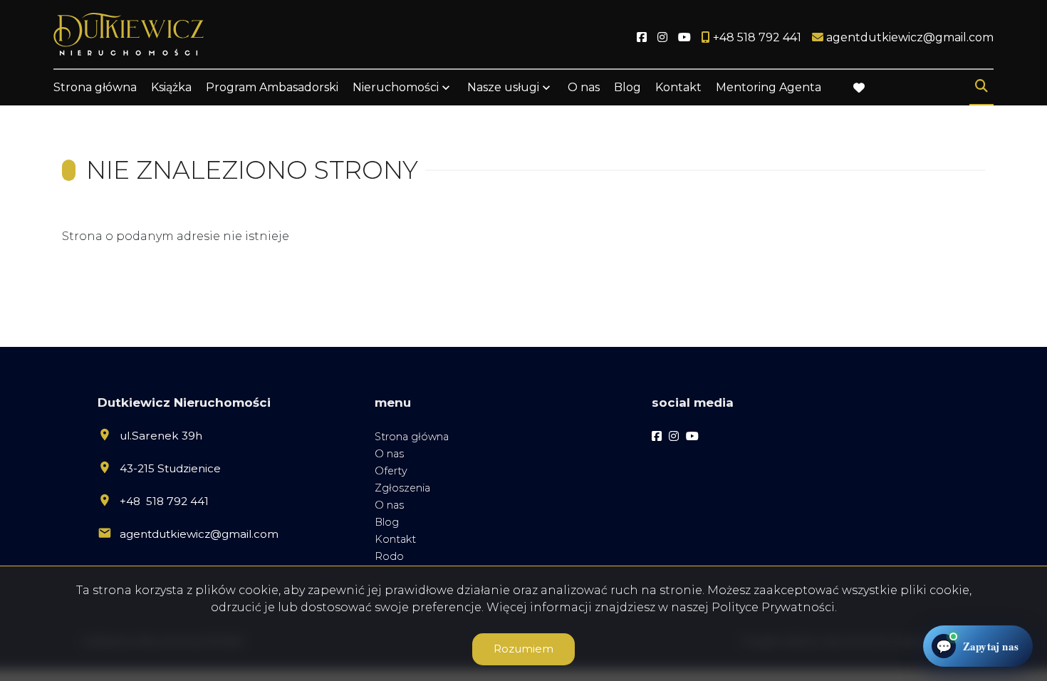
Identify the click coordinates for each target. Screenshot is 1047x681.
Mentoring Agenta (768, 87)
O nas (584, 87)
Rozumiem (523, 648)
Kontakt (678, 87)
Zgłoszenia (402, 488)
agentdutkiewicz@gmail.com (199, 534)
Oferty (391, 470)
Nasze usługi (503, 87)
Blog (627, 87)
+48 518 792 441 (164, 501)
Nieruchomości (396, 87)
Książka (171, 87)
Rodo (389, 556)
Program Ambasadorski (272, 87)
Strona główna (95, 87)
